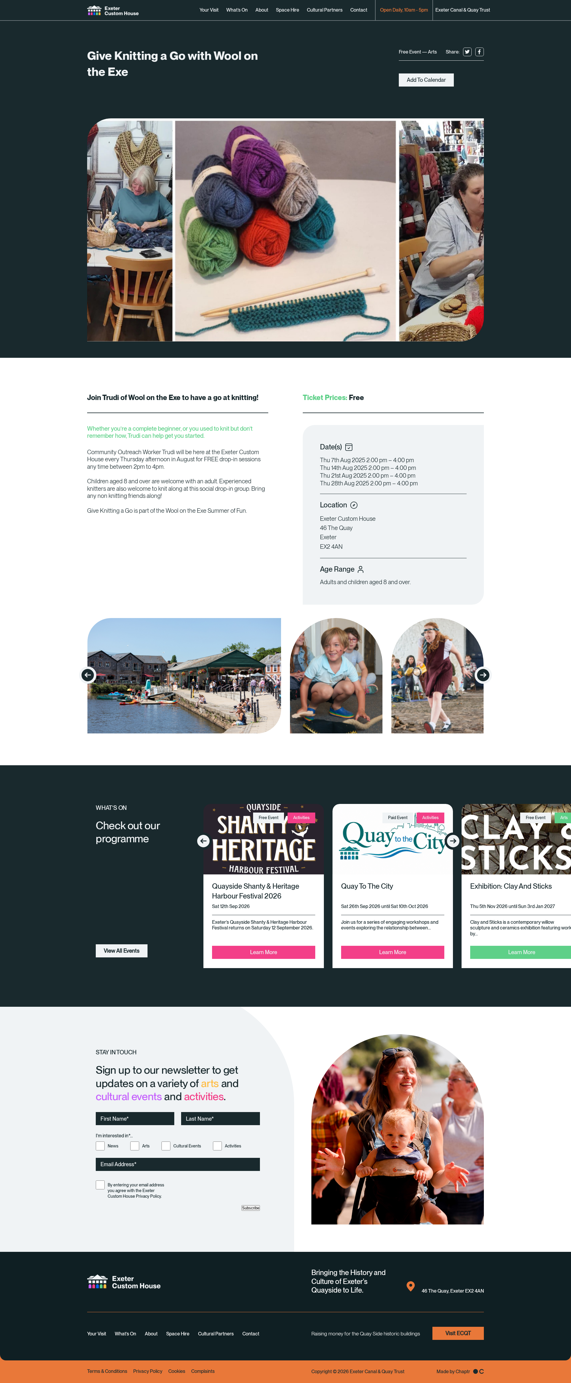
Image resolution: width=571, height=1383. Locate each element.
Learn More (263, 952)
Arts (146, 1146)
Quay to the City (367, 886)
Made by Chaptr (453, 1371)
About (261, 10)
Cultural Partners (325, 10)
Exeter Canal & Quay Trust (462, 10)
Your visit (209, 10)
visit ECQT (458, 1333)
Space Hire (287, 10)
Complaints (203, 1371)
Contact (358, 10)
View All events (121, 951)
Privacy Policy (147, 1371)
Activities (233, 1146)
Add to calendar (426, 80)
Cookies (176, 1371)
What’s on (237, 10)
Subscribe (250, 1208)
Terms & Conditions (107, 1371)
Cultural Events (187, 1146)
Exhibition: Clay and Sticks (511, 886)
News (113, 1146)
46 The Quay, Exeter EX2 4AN (453, 1291)
